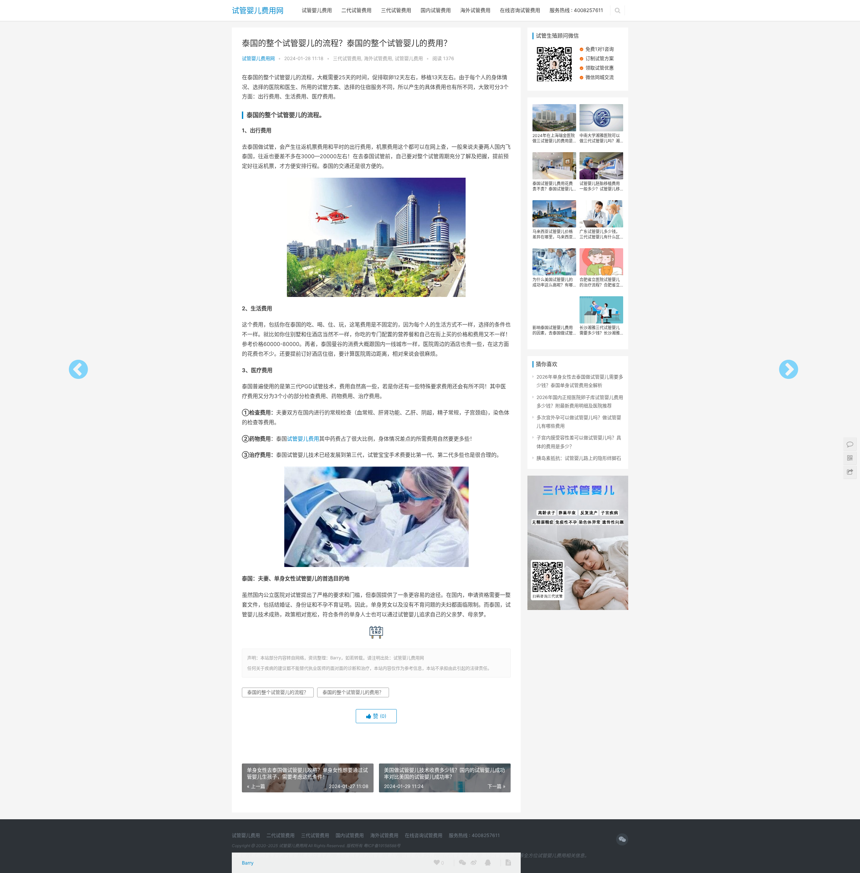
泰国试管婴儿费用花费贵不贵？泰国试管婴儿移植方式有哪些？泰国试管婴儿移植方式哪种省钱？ (552, 186)
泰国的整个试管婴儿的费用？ (353, 692)
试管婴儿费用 (317, 10)
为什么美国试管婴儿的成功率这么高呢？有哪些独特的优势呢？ (552, 282)
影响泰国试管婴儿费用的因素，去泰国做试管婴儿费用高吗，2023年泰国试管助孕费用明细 (553, 330)
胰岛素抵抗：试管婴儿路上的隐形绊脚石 (578, 458)
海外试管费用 (475, 10)
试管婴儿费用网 (258, 10)
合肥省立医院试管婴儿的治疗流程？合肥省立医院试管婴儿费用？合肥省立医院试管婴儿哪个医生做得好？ (599, 282)
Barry (248, 863)
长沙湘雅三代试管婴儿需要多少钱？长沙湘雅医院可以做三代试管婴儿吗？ (599, 330)
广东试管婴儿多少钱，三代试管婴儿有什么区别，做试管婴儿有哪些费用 (599, 234)
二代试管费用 (356, 10)
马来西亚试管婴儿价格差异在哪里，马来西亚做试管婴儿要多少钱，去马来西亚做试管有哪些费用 (552, 234)
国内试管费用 (436, 10)
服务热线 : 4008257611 (576, 10)
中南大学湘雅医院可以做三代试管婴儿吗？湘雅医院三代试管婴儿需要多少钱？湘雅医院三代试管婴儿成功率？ (599, 138)
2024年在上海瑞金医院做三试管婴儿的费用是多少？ (553, 138)
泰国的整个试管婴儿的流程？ (277, 692)
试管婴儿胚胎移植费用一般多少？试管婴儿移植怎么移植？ (599, 186)
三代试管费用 (396, 10)
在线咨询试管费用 (520, 10)
